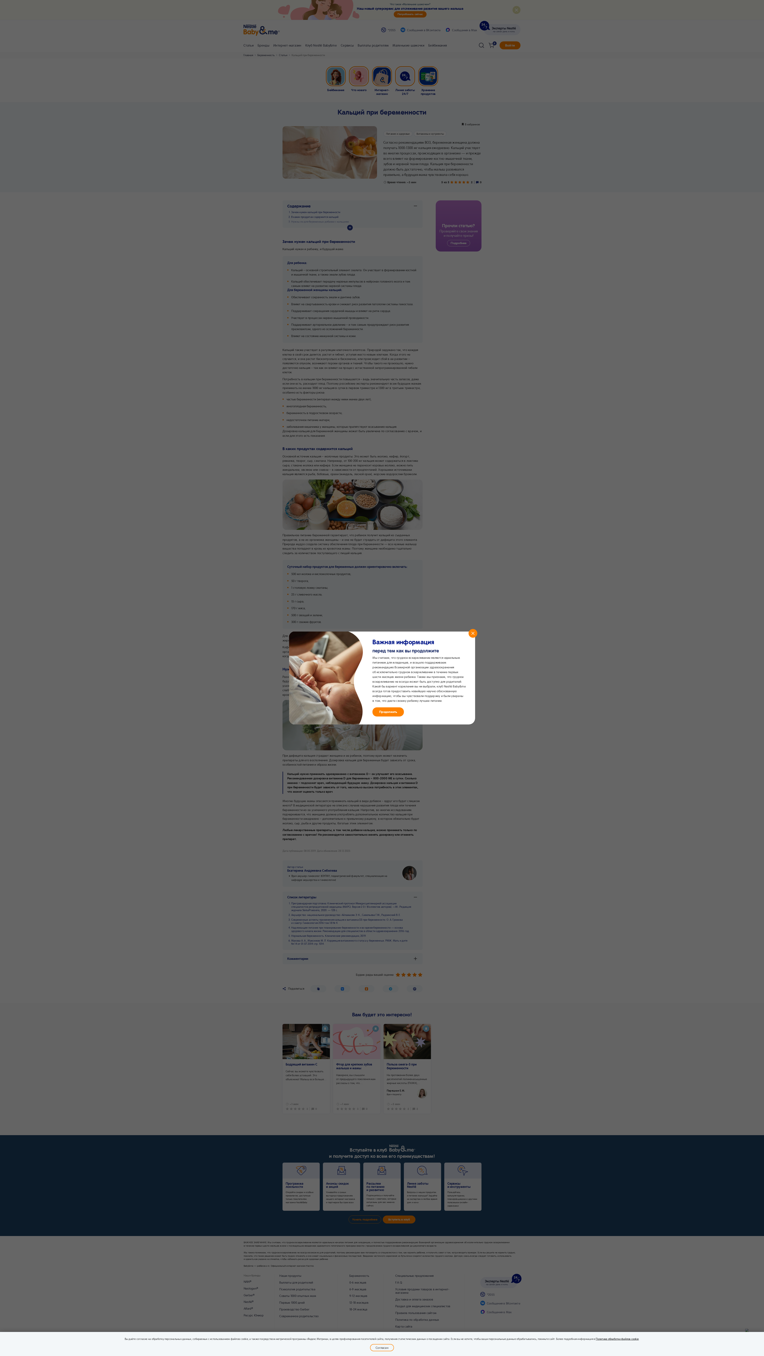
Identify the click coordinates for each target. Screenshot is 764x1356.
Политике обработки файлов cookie (617, 1338)
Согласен (382, 1348)
